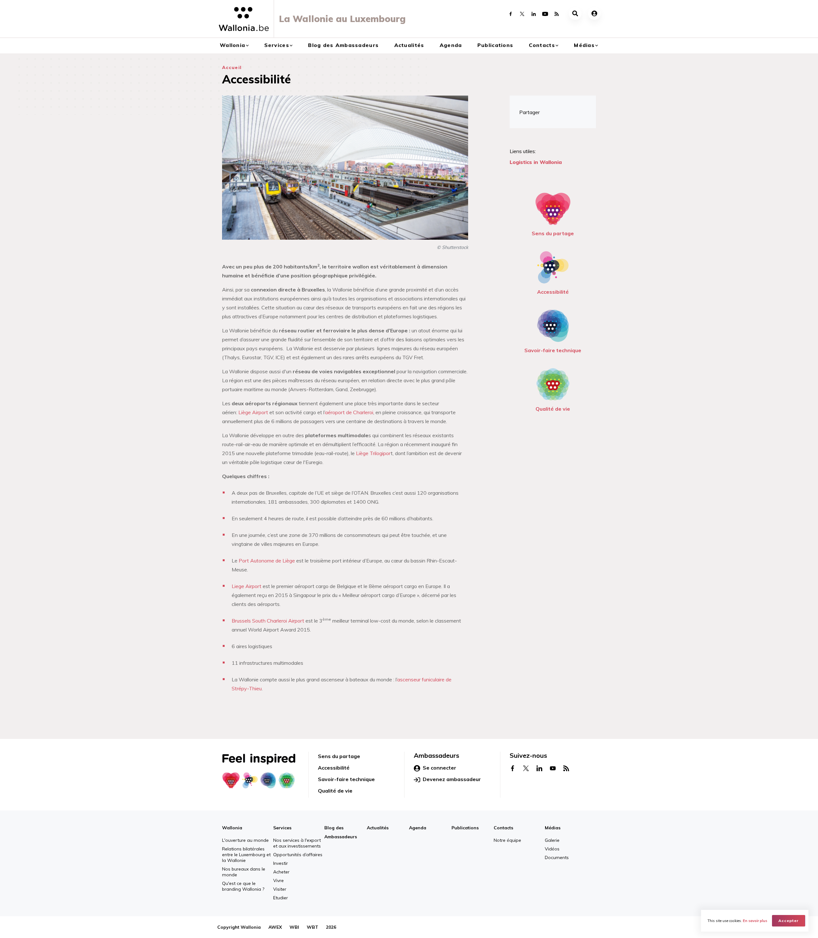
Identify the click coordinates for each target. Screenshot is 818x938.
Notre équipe (507, 840)
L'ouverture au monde (245, 840)
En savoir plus (755, 921)
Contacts (542, 45)
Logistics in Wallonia (536, 162)
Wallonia (232, 45)
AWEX (275, 927)
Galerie (552, 840)
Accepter (788, 920)
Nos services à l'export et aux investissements (297, 843)
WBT (312, 927)
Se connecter (439, 767)
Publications (495, 45)
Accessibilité (553, 292)
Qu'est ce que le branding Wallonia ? (243, 886)
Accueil (232, 67)
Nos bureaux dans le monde (243, 872)
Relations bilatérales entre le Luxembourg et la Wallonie (246, 854)
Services (276, 45)
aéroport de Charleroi (349, 412)
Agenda (451, 45)
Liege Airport (247, 586)
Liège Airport (253, 412)
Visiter (279, 889)
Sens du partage (553, 233)
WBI (294, 927)
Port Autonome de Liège (267, 560)
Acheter (281, 872)
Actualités (409, 45)
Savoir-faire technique (552, 350)
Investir (280, 863)
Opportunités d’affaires (297, 854)
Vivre (278, 880)
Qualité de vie (553, 409)
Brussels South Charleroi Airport (268, 620)
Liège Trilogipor (373, 453)
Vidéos (552, 849)
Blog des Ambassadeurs (343, 45)
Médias (584, 45)
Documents (557, 857)
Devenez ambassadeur (452, 779)
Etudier (280, 898)
